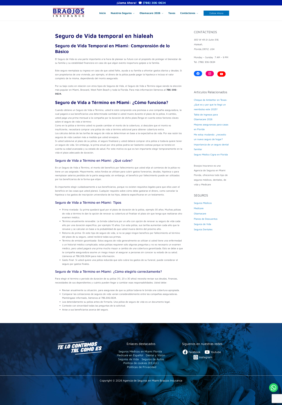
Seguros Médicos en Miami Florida (140, 351)
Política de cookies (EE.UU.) (141, 363)
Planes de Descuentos (205, 218)
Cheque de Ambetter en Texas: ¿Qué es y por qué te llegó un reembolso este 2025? (210, 105)
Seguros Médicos (203, 203)
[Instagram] (210, 73)
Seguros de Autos (153, 359)
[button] (133, 13)
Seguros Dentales (203, 229)
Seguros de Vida (202, 224)
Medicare (199, 208)
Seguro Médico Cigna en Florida (211, 154)
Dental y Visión (155, 355)
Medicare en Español (130, 355)
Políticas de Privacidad (141, 367)
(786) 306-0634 (154, 2)
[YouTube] (221, 74)
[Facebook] (198, 73)
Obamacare (200, 213)
